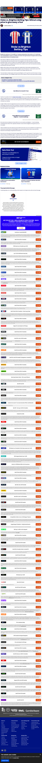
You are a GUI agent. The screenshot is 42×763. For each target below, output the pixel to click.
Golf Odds (22, 727)
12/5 (29, 12)
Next (41, 174)
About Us (2, 722)
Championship (13, 723)
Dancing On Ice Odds (4, 742)
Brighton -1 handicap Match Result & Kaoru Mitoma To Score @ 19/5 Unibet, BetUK (18, 81)
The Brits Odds (3, 743)
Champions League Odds (15, 726)
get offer (10, 8)
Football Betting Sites (14, 746)
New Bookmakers (13, 742)
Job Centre (32, 728)
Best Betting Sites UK (14, 737)
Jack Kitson (3, 183)
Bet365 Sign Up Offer (24, 738)
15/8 (26, 12)
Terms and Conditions (4, 731)
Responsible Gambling (4, 730)
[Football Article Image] (10, 173)
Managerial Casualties (34, 726)
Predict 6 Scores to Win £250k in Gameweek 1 (7, 181)
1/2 (37, 12)
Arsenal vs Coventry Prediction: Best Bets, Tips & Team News (30, 181)
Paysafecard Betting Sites (15, 743)
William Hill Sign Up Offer (24, 739)
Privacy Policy (3, 726)
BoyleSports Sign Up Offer (24, 743)
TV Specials (3, 737)
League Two (13, 730)
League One (13, 728)
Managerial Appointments (35, 727)
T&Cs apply (17, 532)
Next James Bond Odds (4, 744)
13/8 (32, 12)
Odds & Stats (18, 12)
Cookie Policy (3, 727)
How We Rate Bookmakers (5, 728)
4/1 (40, 12)
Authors (2, 723)
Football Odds (23, 722)
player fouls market (17, 97)
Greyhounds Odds (24, 723)
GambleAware (17, 714)
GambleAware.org (31, 611)
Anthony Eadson (8, 25)
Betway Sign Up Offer (24, 744)
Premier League (13, 722)
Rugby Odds (23, 728)
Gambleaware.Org (17, 340)
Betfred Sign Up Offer (24, 742)
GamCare (37, 713)
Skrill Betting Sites (13, 744)
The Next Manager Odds (34, 722)
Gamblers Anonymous (23, 714)
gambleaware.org (11, 597)
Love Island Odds (3, 739)
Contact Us (3, 724)
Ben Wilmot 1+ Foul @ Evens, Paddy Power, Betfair (12, 79)
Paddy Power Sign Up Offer (25, 737)
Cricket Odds (23, 724)
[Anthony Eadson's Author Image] (13, 196)
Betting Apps (13, 738)
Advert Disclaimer (39, 215)
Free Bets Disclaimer (4, 732)
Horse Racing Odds (24, 726)
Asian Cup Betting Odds (14, 727)
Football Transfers (13, 731)
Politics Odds (3, 738)
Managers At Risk (33, 724)
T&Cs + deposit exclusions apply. (23, 651)
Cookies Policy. (16, 758)
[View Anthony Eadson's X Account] (12, 25)
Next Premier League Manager (35, 723)
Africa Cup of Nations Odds (15, 724)
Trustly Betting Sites (14, 739)
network (7, 690)
